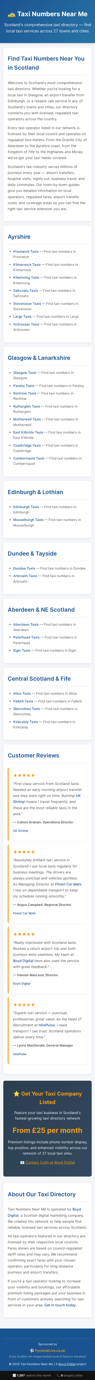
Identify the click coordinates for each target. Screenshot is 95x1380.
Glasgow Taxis (24, 373)
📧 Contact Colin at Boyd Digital (47, 1162)
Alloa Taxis (22, 693)
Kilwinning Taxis (26, 277)
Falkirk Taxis (23, 701)
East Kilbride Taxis (28, 432)
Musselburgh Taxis (28, 520)
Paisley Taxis (23, 386)
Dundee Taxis (24, 568)
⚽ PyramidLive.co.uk (47, 1350)
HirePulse (47, 1025)
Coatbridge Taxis (27, 445)
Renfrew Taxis (24, 393)
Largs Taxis (22, 316)
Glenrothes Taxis (26, 709)
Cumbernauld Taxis (28, 458)
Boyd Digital (23, 960)
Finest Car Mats (68, 884)
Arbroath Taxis (25, 576)
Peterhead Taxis (26, 637)
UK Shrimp (20, 830)
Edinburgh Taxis (26, 507)
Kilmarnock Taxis (27, 264)
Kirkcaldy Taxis (25, 722)
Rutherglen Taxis (26, 406)
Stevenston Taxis (27, 304)
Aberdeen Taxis (26, 624)
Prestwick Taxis (26, 251)
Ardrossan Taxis (26, 324)
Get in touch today (60, 1305)
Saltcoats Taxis (25, 290)
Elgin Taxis (21, 650)
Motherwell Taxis (27, 419)
